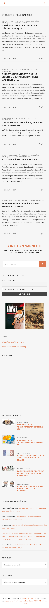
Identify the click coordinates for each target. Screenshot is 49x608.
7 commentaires (20, 23)
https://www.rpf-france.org (13, 342)
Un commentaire (37, 201)
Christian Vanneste (24, 246)
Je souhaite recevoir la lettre (20, 289)
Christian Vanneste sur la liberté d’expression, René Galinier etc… (20, 77)
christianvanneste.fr (28, 598)
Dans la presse (23, 21)
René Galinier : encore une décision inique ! (20, 27)
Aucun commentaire (22, 157)
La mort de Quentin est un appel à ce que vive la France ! (30, 458)
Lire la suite (9, 59)
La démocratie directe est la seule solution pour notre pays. (30, 473)
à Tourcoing (24, 155)
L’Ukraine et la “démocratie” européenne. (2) (30, 427)
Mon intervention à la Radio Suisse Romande (21, 205)
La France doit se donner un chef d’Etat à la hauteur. (30, 488)
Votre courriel (9, 281)
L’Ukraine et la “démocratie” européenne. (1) (30, 442)
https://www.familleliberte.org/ (14, 347)
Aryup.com (9, 601)
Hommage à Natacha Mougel (20, 159)
